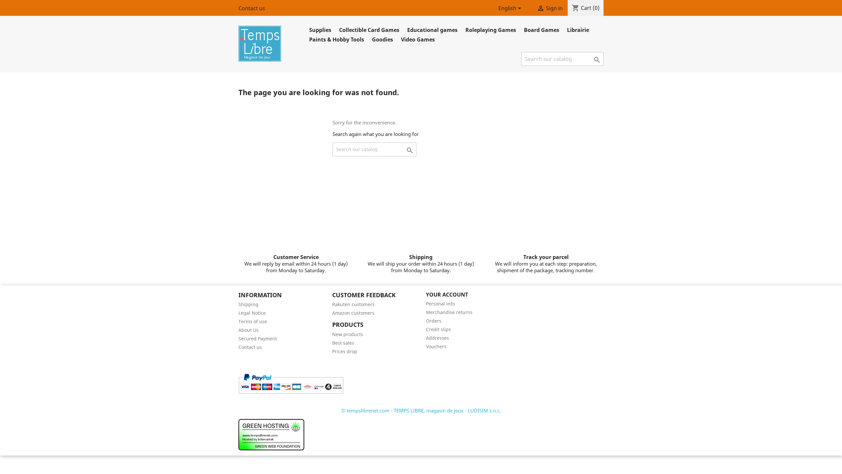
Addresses (437, 338)
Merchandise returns (449, 312)
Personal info (440, 304)
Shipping (248, 304)
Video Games (418, 39)
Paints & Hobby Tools (336, 39)
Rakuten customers (353, 304)
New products (347, 334)
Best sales (343, 343)
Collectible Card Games (369, 30)
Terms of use (252, 321)
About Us (248, 330)
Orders (433, 321)
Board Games (541, 30)
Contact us (251, 8)
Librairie (578, 30)
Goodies (382, 39)
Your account (447, 294)
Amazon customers (353, 313)
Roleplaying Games (490, 30)
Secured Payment (257, 338)
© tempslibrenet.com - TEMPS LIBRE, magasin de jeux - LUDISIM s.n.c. (421, 410)
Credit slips (438, 329)
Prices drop (344, 351)
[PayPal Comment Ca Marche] (290, 383)
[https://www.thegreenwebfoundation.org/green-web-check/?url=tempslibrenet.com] (271, 434)
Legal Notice (252, 313)
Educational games (432, 30)
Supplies (320, 30)
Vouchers (436, 346)
